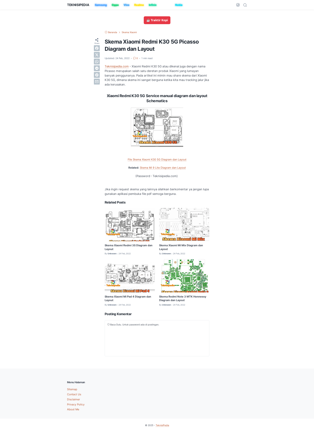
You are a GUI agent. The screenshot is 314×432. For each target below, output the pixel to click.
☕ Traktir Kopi (157, 20)
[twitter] (97, 55)
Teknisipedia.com (117, 66)
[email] (97, 81)
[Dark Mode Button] (238, 5)
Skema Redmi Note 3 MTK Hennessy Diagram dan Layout (182, 298)
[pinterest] (97, 75)
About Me (73, 409)
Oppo (115, 5)
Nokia (178, 5)
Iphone (165, 5)
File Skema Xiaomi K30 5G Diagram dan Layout (157, 159)
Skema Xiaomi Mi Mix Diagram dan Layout (181, 247)
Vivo (126, 5)
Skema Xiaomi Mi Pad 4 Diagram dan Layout (128, 298)
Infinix (153, 5)
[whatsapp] (97, 61)
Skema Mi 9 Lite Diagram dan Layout (163, 167)
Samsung (101, 5)
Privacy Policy (76, 404)
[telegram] (97, 68)
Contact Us (74, 394)
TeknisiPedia (78, 5)
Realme (139, 5)
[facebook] (97, 48)
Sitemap (72, 389)
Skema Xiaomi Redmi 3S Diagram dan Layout (128, 247)
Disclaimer (73, 399)
